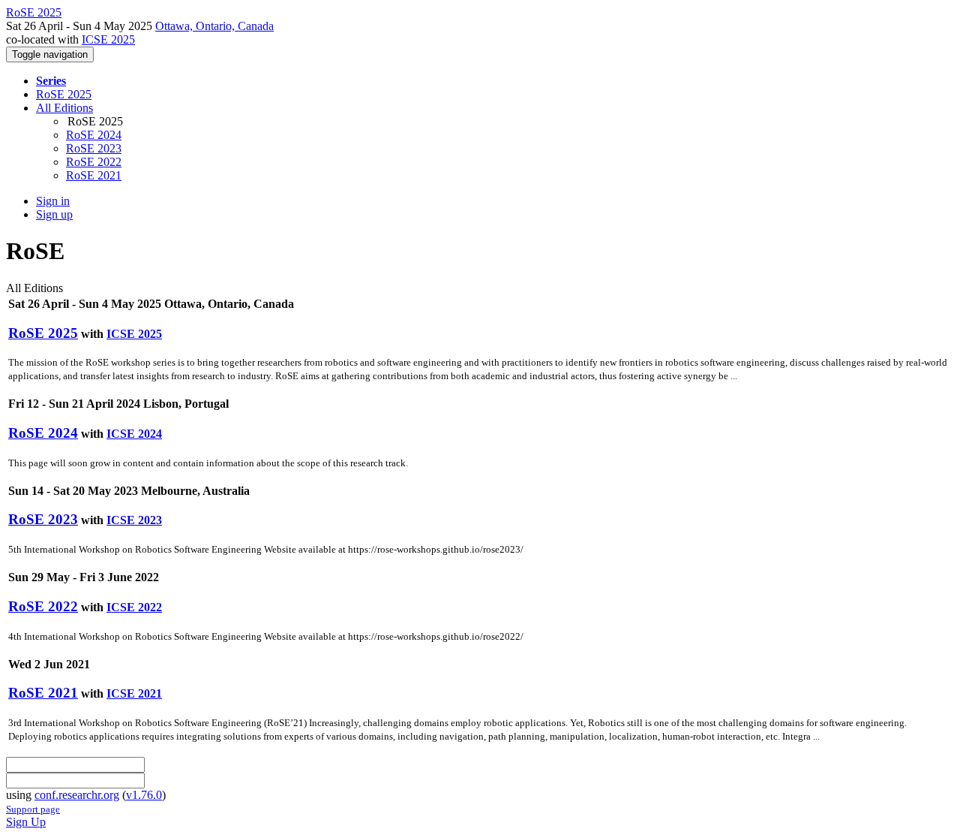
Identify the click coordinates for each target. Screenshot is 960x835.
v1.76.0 (144, 794)
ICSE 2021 (134, 693)
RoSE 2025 (64, 94)
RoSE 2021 (94, 175)
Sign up (54, 214)
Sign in (53, 200)
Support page (33, 809)
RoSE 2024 (94, 134)
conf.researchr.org (76, 794)
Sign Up (26, 821)
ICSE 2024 (134, 433)
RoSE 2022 (94, 161)
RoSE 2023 (94, 148)
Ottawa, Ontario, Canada (214, 26)
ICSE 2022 (134, 607)
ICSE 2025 (108, 39)
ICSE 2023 (134, 520)
